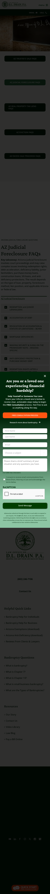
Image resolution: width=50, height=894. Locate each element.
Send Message (25, 505)
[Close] (45, 376)
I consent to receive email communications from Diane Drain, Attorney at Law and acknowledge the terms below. (25, 479)
